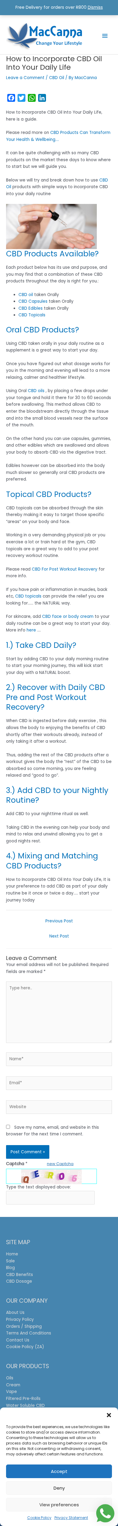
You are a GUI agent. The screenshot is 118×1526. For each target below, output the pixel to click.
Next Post (59, 936)
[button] (109, 1415)
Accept (59, 1471)
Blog (10, 1268)
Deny (59, 1488)
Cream (13, 1385)
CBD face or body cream (67, 616)
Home (12, 1254)
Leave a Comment (25, 78)
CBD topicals (28, 596)
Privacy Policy (20, 1319)
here (31, 630)
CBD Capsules (33, 301)
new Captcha (60, 1164)
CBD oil (25, 295)
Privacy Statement (71, 1517)
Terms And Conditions (28, 1333)
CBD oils (36, 391)
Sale (10, 1261)
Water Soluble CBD (25, 1405)
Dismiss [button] (95, 7)
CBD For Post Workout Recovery (64, 569)
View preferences (59, 1504)
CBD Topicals (31, 315)
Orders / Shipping (24, 1326)
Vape (11, 1391)
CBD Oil (56, 78)
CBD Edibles (30, 308)
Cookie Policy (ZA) (25, 1347)
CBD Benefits (19, 1275)
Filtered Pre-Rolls (23, 1398)
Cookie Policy (39, 1517)
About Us (15, 1312)
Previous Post (59, 921)
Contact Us (17, 1340)
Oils (9, 1378)
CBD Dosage (19, 1281)
